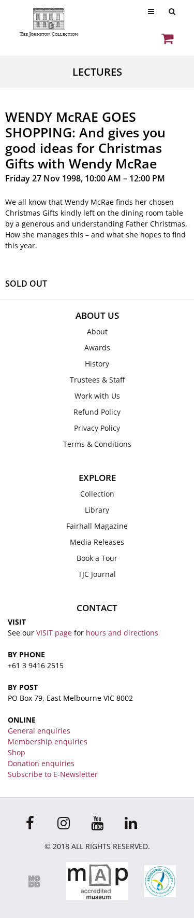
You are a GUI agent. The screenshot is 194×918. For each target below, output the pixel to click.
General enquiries (39, 731)
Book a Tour (97, 558)
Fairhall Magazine (97, 526)
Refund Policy (97, 412)
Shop (16, 752)
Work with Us (97, 396)
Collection (97, 494)
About (97, 331)
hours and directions (122, 633)
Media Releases (97, 542)
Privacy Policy (97, 428)
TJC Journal (97, 574)
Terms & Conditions (97, 444)
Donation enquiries (41, 763)
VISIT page (54, 633)
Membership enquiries (47, 741)
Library (97, 510)
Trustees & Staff (97, 380)
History (97, 364)
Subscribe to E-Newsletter (53, 774)
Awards (97, 347)
